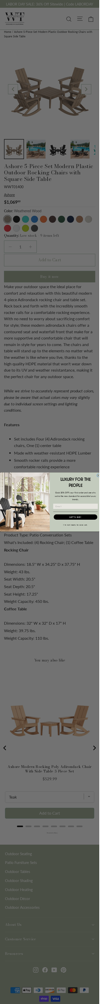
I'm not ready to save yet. (75, 525)
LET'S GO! (75, 516)
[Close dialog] (98, 475)
